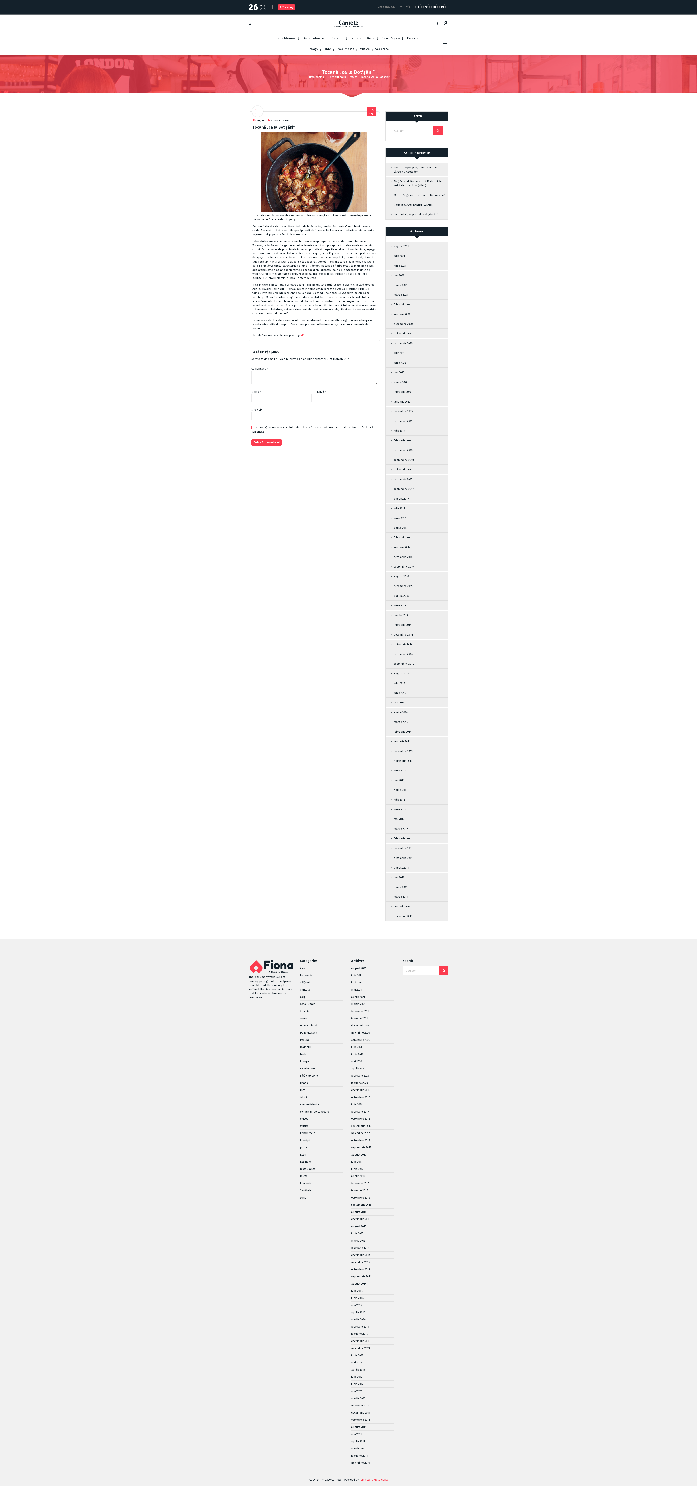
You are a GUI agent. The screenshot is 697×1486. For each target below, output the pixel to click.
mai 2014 (399, 702)
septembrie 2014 (404, 663)
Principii (305, 1140)
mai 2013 (399, 780)
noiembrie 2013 (403, 760)
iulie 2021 (399, 256)
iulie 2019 (399, 430)
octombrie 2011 (403, 858)
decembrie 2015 (403, 586)
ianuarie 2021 (402, 314)
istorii (303, 1097)
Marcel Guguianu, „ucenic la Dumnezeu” (419, 195)
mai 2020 (399, 372)
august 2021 (401, 246)
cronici (304, 1018)
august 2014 (401, 673)
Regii (303, 1154)
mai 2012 (399, 819)
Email (321, 391)
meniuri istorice (309, 1104)
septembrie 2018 (404, 460)
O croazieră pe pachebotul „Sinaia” (416, 214)
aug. (372, 111)
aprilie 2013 (400, 790)
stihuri (304, 1197)
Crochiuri (305, 1011)
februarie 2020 (402, 391)
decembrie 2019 (403, 411)
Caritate (355, 38)
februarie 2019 (402, 440)
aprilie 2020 (401, 382)
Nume (256, 391)
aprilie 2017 (401, 527)
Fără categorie (309, 1075)
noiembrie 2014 (403, 644)
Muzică (365, 49)
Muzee (304, 1118)
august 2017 (401, 498)
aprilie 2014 (401, 712)
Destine (413, 38)
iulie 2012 (399, 799)
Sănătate (382, 49)
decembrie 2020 (403, 324)
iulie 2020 (399, 353)
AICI (302, 335)
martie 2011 (401, 896)
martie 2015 (401, 615)
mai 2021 (399, 275)
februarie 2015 (402, 624)
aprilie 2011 (400, 887)
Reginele (305, 1161)
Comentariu (259, 368)
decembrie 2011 (403, 848)
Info (328, 49)
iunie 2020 (400, 362)
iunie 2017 (400, 518)
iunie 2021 (400, 265)
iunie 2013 (400, 770)
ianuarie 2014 (402, 741)
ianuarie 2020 (402, 401)
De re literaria (285, 38)
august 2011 (401, 867)
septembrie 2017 (404, 489)
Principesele (307, 1133)
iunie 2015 (400, 605)
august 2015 (401, 595)
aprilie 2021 (400, 285)
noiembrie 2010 (403, 916)
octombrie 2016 (403, 557)
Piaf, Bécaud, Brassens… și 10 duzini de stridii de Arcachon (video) (418, 183)
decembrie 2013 (403, 751)
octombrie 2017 (403, 479)
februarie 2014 (403, 731)
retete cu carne (280, 120)
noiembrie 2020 (403, 333)
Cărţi (302, 997)
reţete (353, 77)
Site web (256, 409)
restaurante (307, 1169)
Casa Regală (391, 38)
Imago (313, 49)
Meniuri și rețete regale (314, 1111)
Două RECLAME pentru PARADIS (413, 205)
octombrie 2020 (403, 343)
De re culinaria (314, 38)
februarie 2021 (402, 304)
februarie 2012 (402, 838)
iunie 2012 (400, 809)
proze (303, 1147)
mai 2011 (399, 877)
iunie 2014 (400, 693)
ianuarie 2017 (402, 547)
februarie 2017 (402, 537)
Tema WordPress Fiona (373, 1479)
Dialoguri (305, 1047)
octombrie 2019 (403, 421)
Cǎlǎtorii (338, 38)
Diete (371, 38)
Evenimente (345, 49)
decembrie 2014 (403, 634)
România (305, 1183)
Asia (302, 968)
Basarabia (306, 975)
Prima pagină (315, 77)
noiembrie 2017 (403, 469)
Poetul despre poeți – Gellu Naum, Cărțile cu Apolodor (415, 169)
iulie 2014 (399, 683)
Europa (304, 1061)
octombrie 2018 (403, 450)
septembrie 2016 (404, 566)
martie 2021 (401, 294)
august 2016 (401, 576)
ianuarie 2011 (402, 906)
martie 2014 (401, 722)
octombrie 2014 (403, 654)
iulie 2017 (399, 508)
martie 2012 (401, 828)
